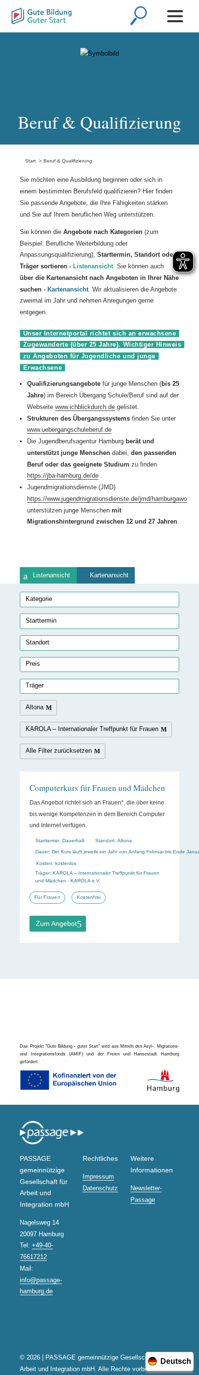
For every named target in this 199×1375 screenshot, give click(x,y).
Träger (34, 685)
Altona (34, 707)
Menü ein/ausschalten (176, 16)
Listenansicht (51, 575)
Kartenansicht (109, 575)
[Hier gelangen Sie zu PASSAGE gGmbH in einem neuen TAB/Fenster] (52, 1143)
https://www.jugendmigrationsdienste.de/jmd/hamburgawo (107, 498)
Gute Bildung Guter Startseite (12, 13)
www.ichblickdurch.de (85, 406)
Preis (33, 663)
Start (28, 160)
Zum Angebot (56, 923)
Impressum (98, 1176)
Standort (37, 642)
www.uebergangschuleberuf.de (69, 429)
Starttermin (41, 620)
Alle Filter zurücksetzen (59, 750)
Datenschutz (100, 1188)
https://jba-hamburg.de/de (63, 475)
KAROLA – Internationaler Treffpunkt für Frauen (92, 728)
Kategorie (39, 598)
